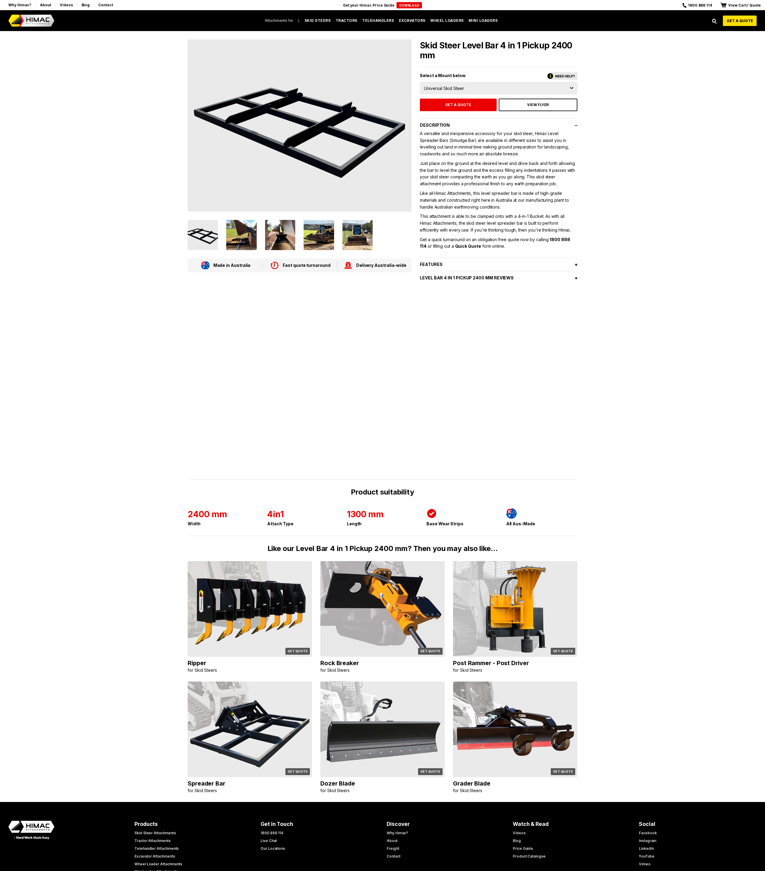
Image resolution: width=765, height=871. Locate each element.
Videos (66, 5)
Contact (105, 5)
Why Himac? (19, 5)
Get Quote (298, 651)
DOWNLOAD (409, 5)
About (45, 5)
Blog (86, 5)
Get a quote (740, 21)
